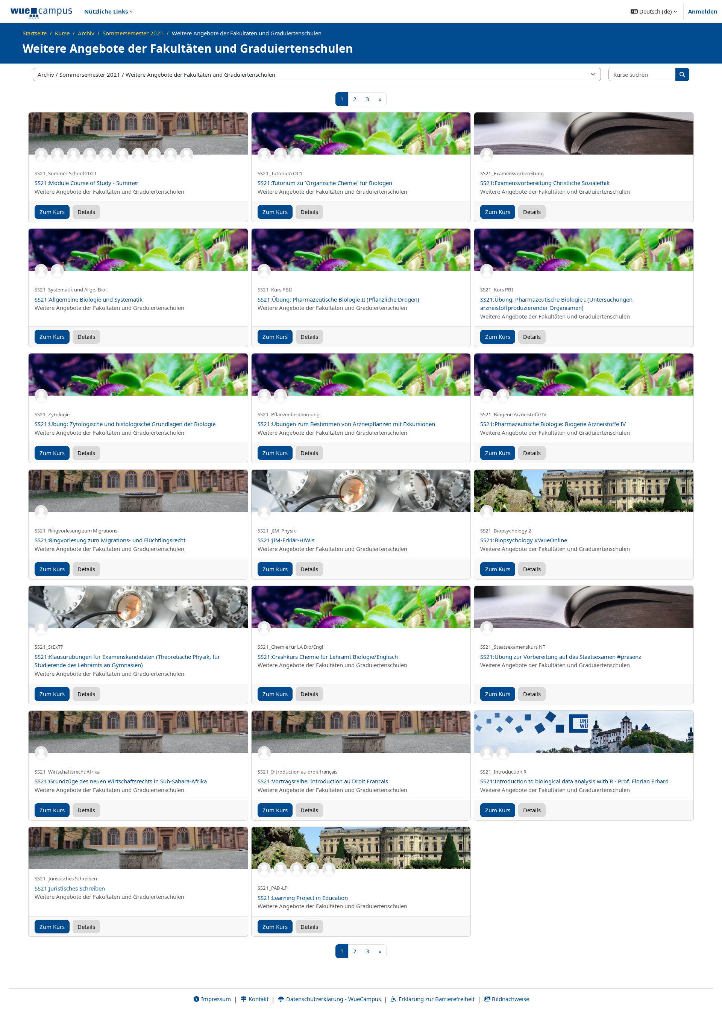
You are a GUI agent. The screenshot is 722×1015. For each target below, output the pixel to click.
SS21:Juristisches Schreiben (70, 888)
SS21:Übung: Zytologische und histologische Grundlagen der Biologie (125, 424)
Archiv (86, 33)
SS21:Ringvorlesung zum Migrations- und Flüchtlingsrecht (110, 540)
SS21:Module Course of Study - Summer (86, 183)
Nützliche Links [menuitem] (106, 11)
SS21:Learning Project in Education (303, 897)
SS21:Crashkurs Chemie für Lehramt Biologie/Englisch (328, 656)
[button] (654, 11)
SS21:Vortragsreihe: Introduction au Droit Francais (323, 781)
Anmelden (702, 11)
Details (86, 211)
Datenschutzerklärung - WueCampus (333, 999)
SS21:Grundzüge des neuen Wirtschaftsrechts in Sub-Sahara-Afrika (121, 781)
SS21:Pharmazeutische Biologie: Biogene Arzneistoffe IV (553, 424)
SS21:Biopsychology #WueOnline (523, 540)
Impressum (215, 999)
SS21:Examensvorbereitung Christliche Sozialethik (545, 183)
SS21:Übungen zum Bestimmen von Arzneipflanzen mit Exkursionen (346, 424)
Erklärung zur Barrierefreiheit (436, 999)
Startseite (35, 33)
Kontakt (257, 999)
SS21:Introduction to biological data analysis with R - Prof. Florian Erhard (574, 781)
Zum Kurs (52, 211)
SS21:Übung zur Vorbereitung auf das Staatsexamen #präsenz (560, 656)
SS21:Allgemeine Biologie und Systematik (89, 299)
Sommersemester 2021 (133, 33)
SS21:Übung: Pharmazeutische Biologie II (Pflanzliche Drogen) (338, 299)
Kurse (62, 33)
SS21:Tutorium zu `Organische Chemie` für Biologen (325, 183)
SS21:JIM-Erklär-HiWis (286, 540)
